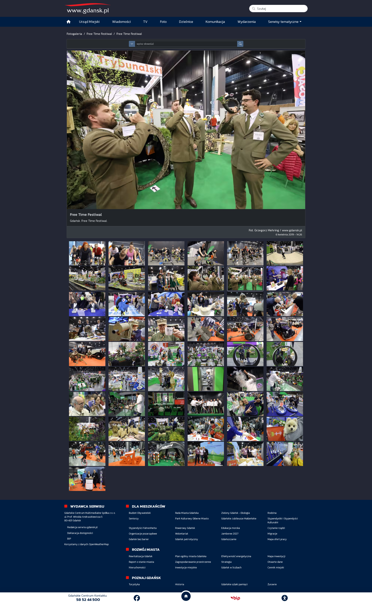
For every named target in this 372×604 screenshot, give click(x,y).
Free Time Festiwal (99, 33)
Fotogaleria (74, 33)
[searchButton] (240, 44)
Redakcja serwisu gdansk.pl (82, 527)
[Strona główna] (68, 22)
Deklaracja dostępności (80, 533)
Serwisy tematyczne (283, 21)
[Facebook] (137, 598)
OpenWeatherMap (99, 544)
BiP (69, 539)
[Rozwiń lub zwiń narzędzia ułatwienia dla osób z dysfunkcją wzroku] (284, 598)
